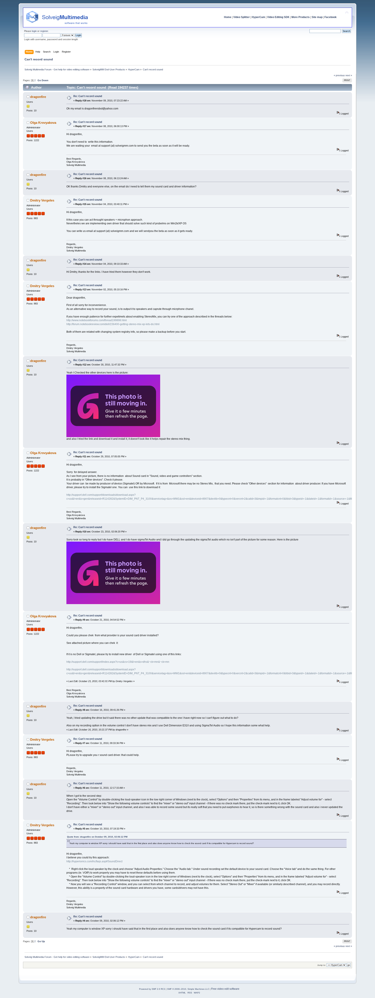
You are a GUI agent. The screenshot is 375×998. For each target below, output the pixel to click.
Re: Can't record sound (87, 96)
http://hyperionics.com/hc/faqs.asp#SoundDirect (94, 861)
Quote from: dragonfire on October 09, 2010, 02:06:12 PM (97, 837)
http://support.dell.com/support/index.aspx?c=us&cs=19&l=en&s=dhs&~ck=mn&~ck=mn (117, 661)
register (44, 31)
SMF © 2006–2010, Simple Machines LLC (188, 989)
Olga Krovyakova (43, 122)
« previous (339, 75)
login (34, 31)
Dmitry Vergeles (42, 200)
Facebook (330, 17)
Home (227, 17)
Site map (317, 17)
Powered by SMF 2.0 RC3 (152, 989)
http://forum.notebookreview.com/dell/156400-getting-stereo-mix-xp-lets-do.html (113, 324)
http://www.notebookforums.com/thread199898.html (96, 320)
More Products (300, 17)
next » (348, 75)
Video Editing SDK (278, 17)
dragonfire (38, 97)
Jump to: (321, 965)
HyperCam (258, 17)
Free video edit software (225, 988)
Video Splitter (241, 17)
